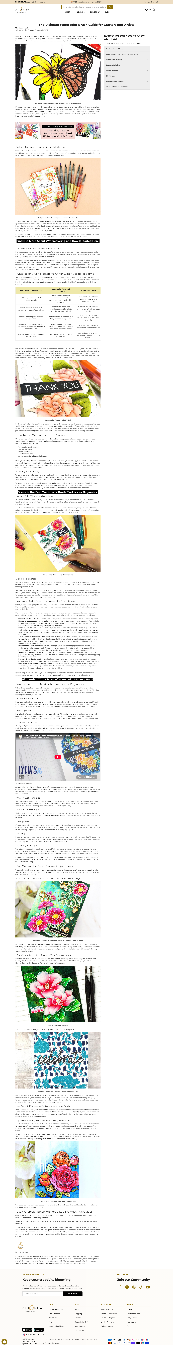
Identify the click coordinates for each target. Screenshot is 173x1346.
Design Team (132, 1318)
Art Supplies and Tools (114, 49)
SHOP (68, 12)
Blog (129, 1326)
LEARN (80, 12)
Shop (51, 1305)
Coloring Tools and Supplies (117, 87)
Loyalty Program (107, 1322)
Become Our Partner (109, 1314)
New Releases (54, 1314)
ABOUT (130, 1305)
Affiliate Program (107, 1309)
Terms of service (64, 1340)
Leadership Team (134, 1314)
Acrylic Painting (112, 71)
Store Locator (80, 1326)
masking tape (57, 837)
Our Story (130, 1309)
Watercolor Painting (114, 60)
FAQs (77, 1309)
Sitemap (93, 1340)
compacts (51, 280)
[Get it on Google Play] (39, 1330)
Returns (78, 1318)
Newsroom (131, 1322)
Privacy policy (50, 1340)
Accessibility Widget (53, 1343)
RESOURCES (106, 1305)
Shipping (78, 1314)
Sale (50, 1322)
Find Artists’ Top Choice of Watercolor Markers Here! (57, 679)
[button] (4, 1342)
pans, (36, 280)
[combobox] (84, 7)
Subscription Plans (56, 1326)
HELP (77, 1305)
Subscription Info (81, 1322)
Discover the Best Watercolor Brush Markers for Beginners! (58, 492)
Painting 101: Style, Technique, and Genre (122, 54)
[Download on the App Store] (27, 1330)
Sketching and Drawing (115, 81)
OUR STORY (95, 12)
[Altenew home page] (22, 10)
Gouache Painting (113, 65)
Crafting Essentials (56, 1309)
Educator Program (108, 1318)
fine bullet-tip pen (27, 582)
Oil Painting (110, 76)
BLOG (107, 12)
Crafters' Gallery (107, 1326)
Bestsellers (53, 1318)
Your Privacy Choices (80, 1340)
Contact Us (79, 1330)
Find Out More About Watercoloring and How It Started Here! (58, 241)
